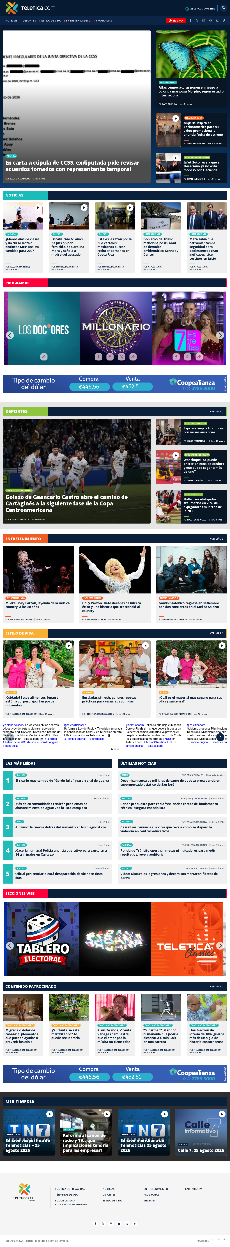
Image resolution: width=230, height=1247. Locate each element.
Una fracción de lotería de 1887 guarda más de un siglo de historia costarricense (207, 1025)
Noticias (11, 20)
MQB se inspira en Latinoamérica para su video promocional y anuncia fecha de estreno (191, 130)
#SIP (170, 742)
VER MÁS (215, 538)
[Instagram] (203, 20)
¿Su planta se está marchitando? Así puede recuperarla (69, 1025)
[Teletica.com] (30, 8)
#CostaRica (28, 742)
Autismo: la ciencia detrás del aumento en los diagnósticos (57, 827)
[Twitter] (197, 20)
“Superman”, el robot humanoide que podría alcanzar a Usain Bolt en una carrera (161, 1025)
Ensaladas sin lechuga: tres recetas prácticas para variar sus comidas (115, 679)
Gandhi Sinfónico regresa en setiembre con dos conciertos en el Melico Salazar (191, 584)
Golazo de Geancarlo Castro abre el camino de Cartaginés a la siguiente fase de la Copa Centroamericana (77, 471)
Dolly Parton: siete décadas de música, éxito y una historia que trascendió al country (115, 584)
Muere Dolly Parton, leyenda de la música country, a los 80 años (38, 584)
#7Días (167, 738)
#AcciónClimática (155, 742)
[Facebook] (190, 20)
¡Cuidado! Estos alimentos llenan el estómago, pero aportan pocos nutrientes (38, 679)
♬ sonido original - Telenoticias (84, 738)
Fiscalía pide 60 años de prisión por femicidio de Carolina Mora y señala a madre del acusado (69, 237)
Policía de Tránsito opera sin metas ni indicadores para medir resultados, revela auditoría (172, 850)
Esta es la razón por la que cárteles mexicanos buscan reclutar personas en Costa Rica (115, 237)
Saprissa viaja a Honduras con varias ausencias (191, 432)
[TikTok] (224, 22)
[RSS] (217, 20)
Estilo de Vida (51, 20)
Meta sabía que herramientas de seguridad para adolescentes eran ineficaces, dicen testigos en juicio (207, 237)
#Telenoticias (11, 742)
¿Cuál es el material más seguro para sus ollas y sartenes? (191, 679)
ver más (215, 411)
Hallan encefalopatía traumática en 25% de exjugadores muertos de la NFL (191, 507)
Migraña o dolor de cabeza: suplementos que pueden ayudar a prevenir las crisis (23, 1025)
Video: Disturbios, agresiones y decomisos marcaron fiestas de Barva (172, 874)
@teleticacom (135, 725)
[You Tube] (210, 20)
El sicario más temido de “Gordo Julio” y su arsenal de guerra (57, 780)
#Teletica (50, 738)
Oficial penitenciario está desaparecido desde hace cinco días (57, 874)
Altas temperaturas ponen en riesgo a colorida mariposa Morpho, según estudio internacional (191, 69)
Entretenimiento (78, 20)
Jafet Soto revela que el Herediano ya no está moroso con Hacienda (191, 168)
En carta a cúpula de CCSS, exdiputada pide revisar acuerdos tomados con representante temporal (77, 106)
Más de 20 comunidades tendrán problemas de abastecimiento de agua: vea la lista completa (57, 804)
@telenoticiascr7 (13, 725)
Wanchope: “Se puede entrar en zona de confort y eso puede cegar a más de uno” (191, 467)
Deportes (29, 20)
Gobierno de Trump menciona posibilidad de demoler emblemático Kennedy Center (161, 237)
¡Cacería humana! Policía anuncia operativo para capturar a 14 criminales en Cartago (57, 850)
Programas (104, 20)
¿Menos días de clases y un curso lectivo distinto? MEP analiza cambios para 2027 (23, 237)
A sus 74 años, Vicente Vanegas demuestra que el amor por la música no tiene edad (115, 1025)
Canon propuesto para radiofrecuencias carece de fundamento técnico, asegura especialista (172, 804)
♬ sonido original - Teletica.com (151, 743)
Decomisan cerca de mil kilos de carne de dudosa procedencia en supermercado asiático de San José (172, 780)
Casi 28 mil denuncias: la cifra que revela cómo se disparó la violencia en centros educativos (172, 827)
